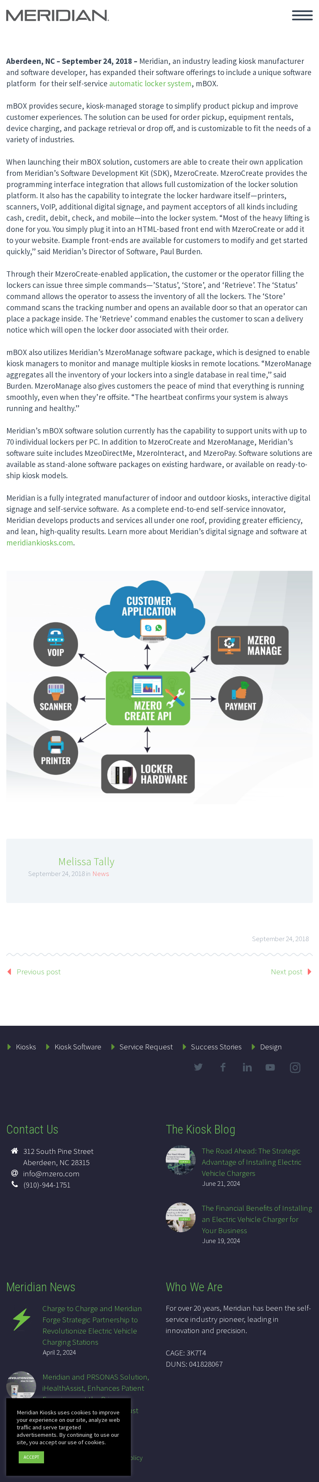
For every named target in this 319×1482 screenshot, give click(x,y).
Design (271, 1046)
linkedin (247, 1067)
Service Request (146, 1046)
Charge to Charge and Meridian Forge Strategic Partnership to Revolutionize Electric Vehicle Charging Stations (92, 1325)
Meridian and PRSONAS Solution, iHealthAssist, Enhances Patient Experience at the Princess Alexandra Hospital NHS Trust (95, 1393)
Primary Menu (302, 15)
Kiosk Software (77, 1046)
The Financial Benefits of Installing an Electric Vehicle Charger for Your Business (257, 1219)
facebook (222, 1067)
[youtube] (271, 1074)
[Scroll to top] (308, 1471)
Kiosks (26, 1046)
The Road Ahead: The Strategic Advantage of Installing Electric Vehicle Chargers (252, 1162)
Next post (286, 971)
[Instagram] (296, 1069)
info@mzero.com (51, 1173)
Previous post (39, 971)
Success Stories (216, 1046)
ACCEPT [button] (31, 1457)
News (100, 873)
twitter (198, 1067)
